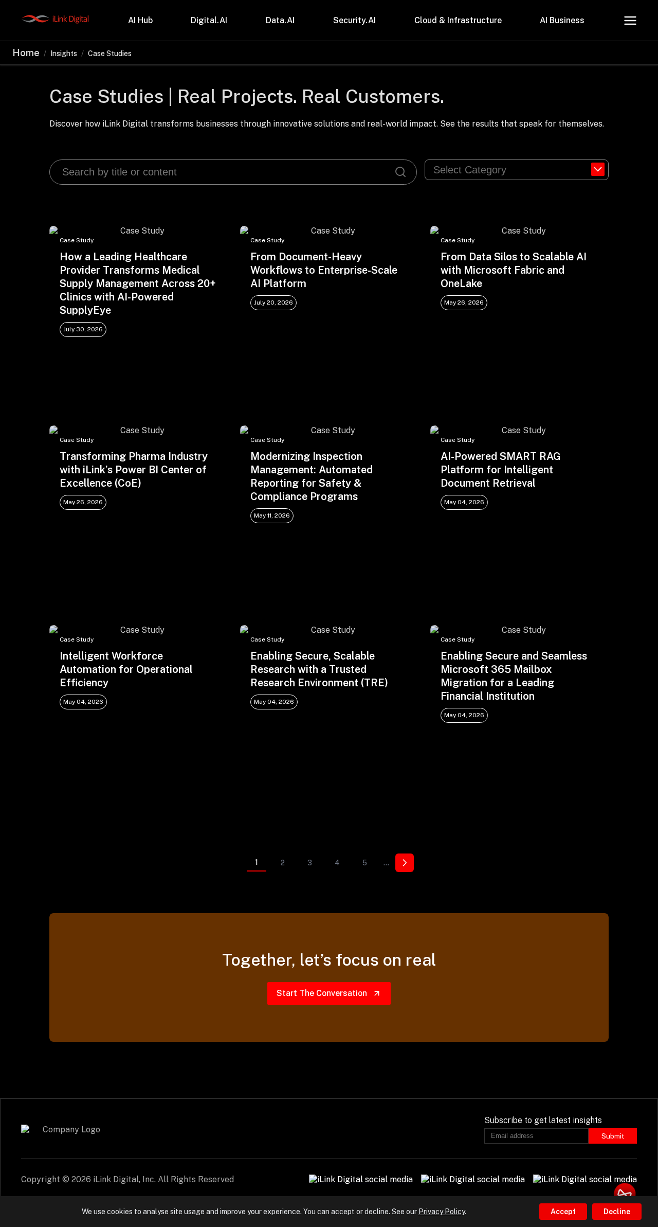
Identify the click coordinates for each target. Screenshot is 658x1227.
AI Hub (140, 20)
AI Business (562, 20)
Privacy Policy (441, 1211)
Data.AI (280, 20)
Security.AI (354, 20)
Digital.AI (209, 20)
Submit (612, 1136)
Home (26, 52)
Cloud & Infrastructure (458, 20)
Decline (617, 1211)
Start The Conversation (322, 993)
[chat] (625, 1194)
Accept (563, 1211)
